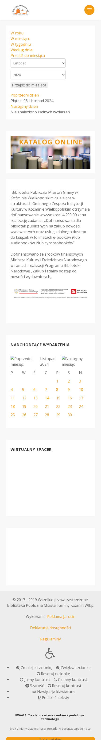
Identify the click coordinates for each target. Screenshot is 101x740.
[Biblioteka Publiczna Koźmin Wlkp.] (20, 9)
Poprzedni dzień (25, 95)
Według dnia (21, 49)
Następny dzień (24, 106)
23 (70, 406)
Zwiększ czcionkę (75, 667)
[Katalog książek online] (50, 152)
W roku (17, 33)
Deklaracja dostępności (50, 627)
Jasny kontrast (36, 679)
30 (70, 414)
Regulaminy (50, 639)
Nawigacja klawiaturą (55, 691)
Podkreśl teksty (55, 697)
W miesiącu (20, 38)
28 (47, 414)
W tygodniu (21, 44)
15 (58, 398)
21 (47, 406)
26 (24, 414)
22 (58, 406)
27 (35, 414)
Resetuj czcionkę (55, 673)
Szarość (36, 685)
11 (13, 398)
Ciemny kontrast (72, 679)
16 (70, 398)
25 (13, 414)
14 (47, 398)
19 (24, 406)
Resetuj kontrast (66, 685)
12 (24, 398)
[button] (50, 653)
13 (35, 398)
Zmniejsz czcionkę (36, 667)
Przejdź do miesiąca (28, 55)
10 (81, 389)
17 (81, 398)
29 (58, 414)
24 (81, 406)
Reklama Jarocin (61, 616)
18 (13, 406)
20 (35, 406)
